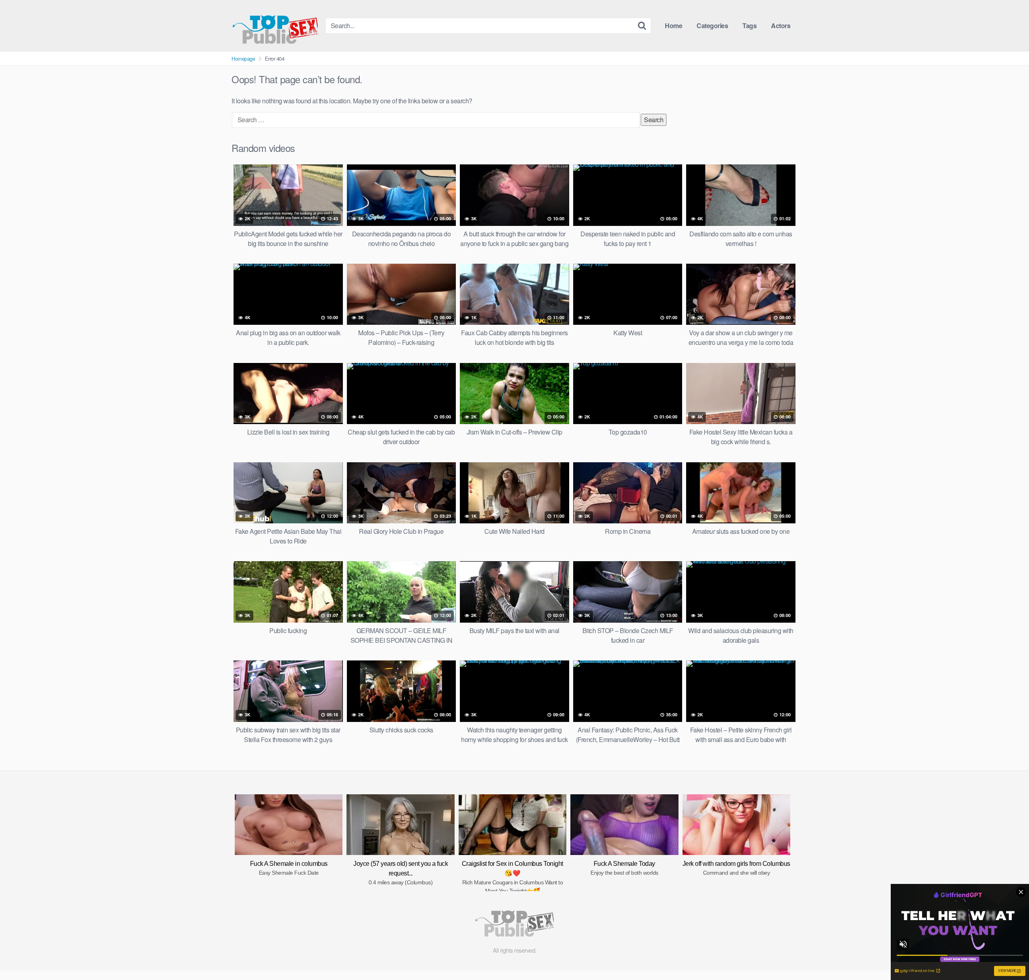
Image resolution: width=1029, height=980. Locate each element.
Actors (780, 25)
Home (673, 25)
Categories (712, 25)
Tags (749, 25)
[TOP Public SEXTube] (275, 25)
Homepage (243, 58)
